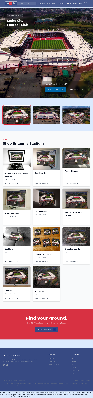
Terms (76, 380)
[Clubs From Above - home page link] (11, 3)
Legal (73, 373)
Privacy (82, 380)
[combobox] (26, 3)
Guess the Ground (54, 364)
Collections (52, 361)
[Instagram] (4, 365)
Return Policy (75, 370)
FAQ (73, 364)
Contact (74, 367)
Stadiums (51, 358)
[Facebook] (7, 365)
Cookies (88, 380)
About (73, 358)
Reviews (74, 361)
